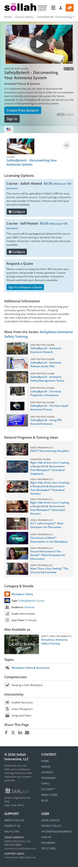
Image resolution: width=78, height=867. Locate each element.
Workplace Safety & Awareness (30, 668)
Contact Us (12, 826)
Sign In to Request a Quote (25, 287)
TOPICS (45, 783)
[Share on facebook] (6, 732)
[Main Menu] (53, 8)
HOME (45, 761)
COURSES (47, 772)
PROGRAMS (48, 778)
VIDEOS (45, 766)
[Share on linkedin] (20, 732)
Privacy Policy (51, 826)
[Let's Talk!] (70, 8)
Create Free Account (23, 110)
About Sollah (14, 820)
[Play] (66, 145)
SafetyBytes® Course (31, 600)
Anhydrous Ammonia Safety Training (54, 641)
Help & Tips (12, 831)
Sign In (12, 119)
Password (48, 843)
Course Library (24, 17)
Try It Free (48, 848)
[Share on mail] (27, 732)
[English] (8, 129)
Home (8, 17)
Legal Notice (50, 820)
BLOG (44, 800)
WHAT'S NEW (49, 795)
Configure (18, 212)
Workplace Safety (22, 594)
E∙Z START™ (48, 789)
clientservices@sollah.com (20, 848)
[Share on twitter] (13, 732)
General (29, 607)
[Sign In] (61, 7)
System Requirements (56, 831)
